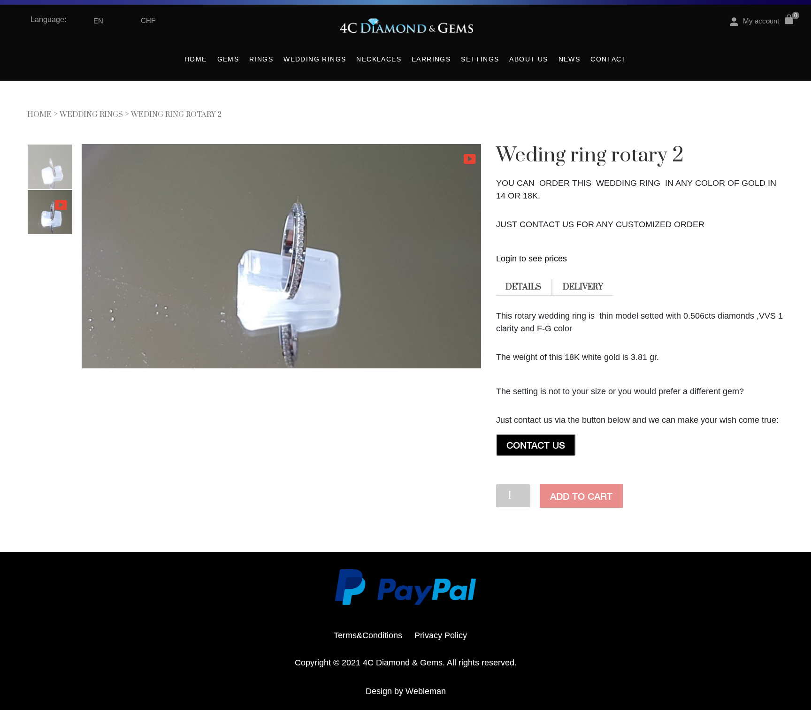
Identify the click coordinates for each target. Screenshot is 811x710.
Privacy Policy (440, 635)
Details (523, 287)
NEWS (570, 59)
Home (39, 114)
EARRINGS (431, 59)
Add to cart (581, 496)
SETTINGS (480, 59)
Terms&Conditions (368, 635)
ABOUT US (528, 59)
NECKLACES (378, 59)
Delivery (583, 287)
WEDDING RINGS (314, 59)
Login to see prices (531, 258)
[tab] (523, 287)
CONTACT (608, 59)
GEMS (228, 59)
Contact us (535, 444)
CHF (148, 20)
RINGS (261, 59)
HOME (195, 59)
